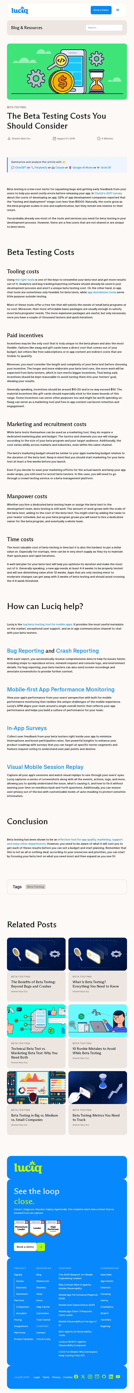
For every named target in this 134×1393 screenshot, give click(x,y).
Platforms (19, 1332)
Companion (22, 1306)
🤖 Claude (57, 167)
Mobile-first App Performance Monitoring (61, 689)
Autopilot (21, 1313)
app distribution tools (102, 292)
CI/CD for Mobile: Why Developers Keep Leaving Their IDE (78, 1353)
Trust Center (43, 1319)
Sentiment (22, 1293)
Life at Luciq (43, 1339)
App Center (106, 1281)
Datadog (105, 1293)
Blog (38, 1274)
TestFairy (105, 1319)
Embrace (105, 1287)
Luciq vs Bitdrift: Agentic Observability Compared (72, 1343)
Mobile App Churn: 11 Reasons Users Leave (75, 1313)
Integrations (21, 1326)
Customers (42, 1313)
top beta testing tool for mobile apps (47, 624)
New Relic (106, 1274)
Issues (20, 1281)
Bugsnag (105, 1326)
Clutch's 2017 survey (108, 193)
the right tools (24, 279)
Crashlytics (106, 1306)
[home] (19, 10)
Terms (45, 1377)
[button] (118, 10)
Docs (39, 1300)
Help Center (43, 1306)
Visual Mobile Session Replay (45, 766)
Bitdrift (104, 1313)
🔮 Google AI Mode (81, 167)
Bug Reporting (25, 650)
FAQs (39, 1293)
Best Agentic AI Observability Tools (75, 1333)
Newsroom (42, 1281)
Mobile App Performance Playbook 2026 (78, 1296)
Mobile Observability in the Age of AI (78, 1323)
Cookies (68, 1377)
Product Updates (23, 1339)
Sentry (104, 1300)
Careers (40, 1332)
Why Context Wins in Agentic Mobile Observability (75, 1286)
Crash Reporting (77, 650)
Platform (19, 1300)
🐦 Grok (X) (104, 167)
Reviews (41, 1287)
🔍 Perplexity (39, 167)
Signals (18, 1274)
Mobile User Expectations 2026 (77, 1304)
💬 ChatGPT (19, 167)
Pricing (18, 1319)
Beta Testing (16, 107)
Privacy (56, 1377)
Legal (37, 1377)
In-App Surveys (27, 728)
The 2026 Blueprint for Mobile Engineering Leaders (76, 1276)
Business (21, 1287)
